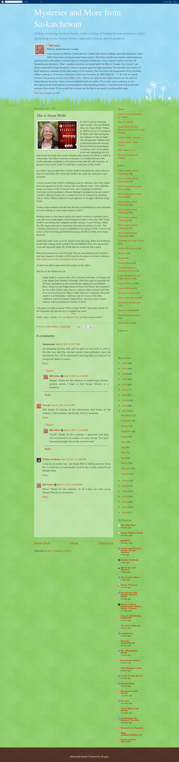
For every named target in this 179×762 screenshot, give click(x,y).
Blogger (105, 756)
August (125, 436)
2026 (124, 363)
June (123, 447)
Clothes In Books (51, 459)
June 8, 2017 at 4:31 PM (63, 405)
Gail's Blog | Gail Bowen (130, 709)
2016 (124, 480)
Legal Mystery (125, 283)
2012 (124, 501)
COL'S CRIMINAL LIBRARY (131, 617)
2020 (124, 395)
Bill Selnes (54, 45)
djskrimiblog (127, 683)
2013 (124, 496)
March (124, 463)
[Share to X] (88, 327)
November (126, 420)
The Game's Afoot (130, 577)
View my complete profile (47, 93)
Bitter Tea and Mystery (128, 568)
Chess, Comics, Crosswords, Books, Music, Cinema (131, 606)
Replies (50, 370)
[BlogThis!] (86, 327)
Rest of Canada (125, 122)
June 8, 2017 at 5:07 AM (68, 344)
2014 (124, 491)
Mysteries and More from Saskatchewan (77, 17)
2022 (124, 384)
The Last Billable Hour (69, 317)
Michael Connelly (127, 293)
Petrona (125, 700)
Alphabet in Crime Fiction (131, 240)
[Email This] (83, 327)
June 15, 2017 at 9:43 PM (69, 484)
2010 (124, 512)
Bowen (121, 258)
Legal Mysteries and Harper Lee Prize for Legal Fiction (131, 129)
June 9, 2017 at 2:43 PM (76, 376)
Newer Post (42, 543)
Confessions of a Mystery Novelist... (130, 719)
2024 (124, 373)
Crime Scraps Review (132, 675)
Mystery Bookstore (127, 297)
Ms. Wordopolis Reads (129, 651)
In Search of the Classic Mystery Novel (129, 594)
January (125, 473)
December (126, 415)
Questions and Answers (129, 302)
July (123, 442)
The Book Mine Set (131, 625)
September (126, 431)
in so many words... (131, 660)
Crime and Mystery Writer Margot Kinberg (131, 550)
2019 (124, 400)
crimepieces (127, 633)
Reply (45, 363)
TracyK (46, 405)
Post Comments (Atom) (59, 550)
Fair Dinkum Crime (131, 668)
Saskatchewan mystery (129, 315)
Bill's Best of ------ (127, 150)
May (123, 452)
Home (74, 543)
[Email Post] (78, 326)
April (124, 458)
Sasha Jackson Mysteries (128, 740)
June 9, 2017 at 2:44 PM (76, 430)
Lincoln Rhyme (125, 288)
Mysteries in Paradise (132, 727)
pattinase (125, 540)
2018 (124, 405)
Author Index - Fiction (129, 137)
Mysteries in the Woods (129, 692)
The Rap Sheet (128, 525)
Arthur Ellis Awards (128, 248)
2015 (124, 485)
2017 (124, 411)
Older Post (106, 543)
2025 (124, 368)
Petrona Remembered (128, 642)
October (125, 426)
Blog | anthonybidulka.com (131, 733)
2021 (124, 389)
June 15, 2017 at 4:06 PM (73, 459)
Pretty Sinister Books (132, 532)
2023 (124, 379)
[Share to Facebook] (90, 327)
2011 (124, 507)
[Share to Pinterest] (93, 327)
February (126, 468)
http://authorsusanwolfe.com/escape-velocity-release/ (61, 259)
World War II (124, 322)
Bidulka (122, 253)
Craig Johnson (125, 263)
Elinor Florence (129, 584)
